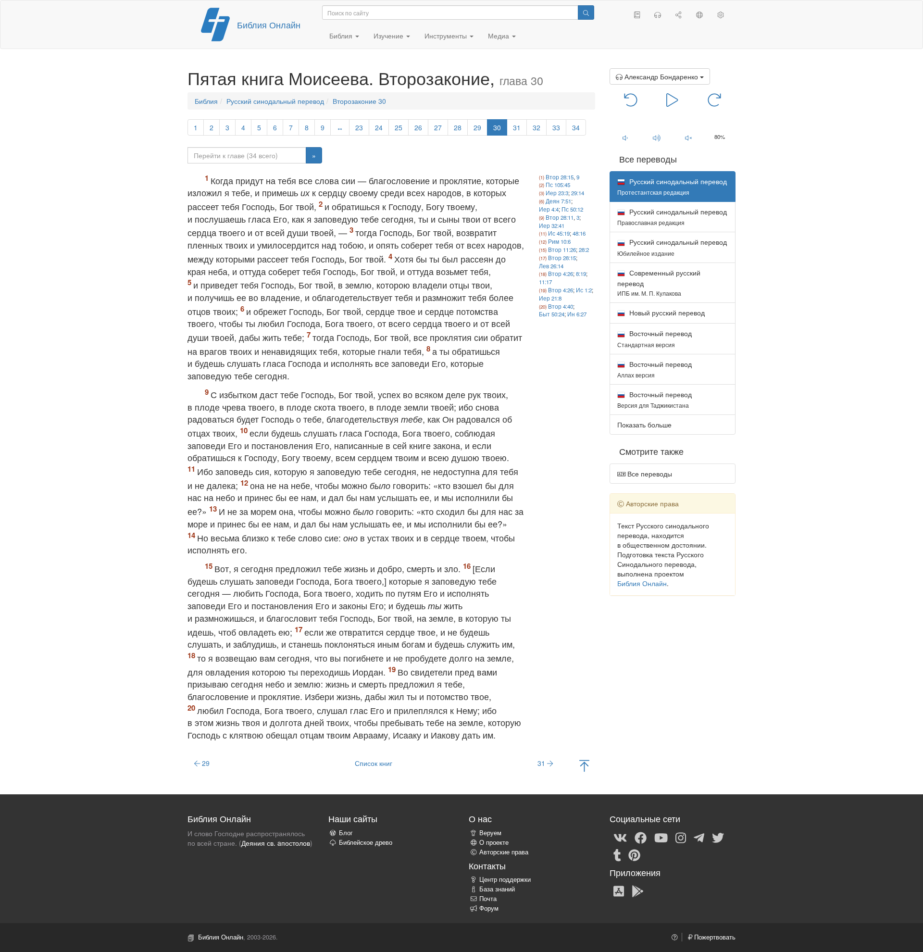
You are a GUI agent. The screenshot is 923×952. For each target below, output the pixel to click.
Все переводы (648, 473)
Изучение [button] (389, 35)
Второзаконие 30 (359, 101)
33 (556, 127)
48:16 (579, 233)
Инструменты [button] (446, 35)
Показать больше (644, 424)
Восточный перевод (654, 338)
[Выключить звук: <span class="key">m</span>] (688, 137)
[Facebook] (641, 837)
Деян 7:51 (558, 201)
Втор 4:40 (560, 306)
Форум (489, 908)
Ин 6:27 (576, 314)
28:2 (584, 249)
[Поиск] (586, 12)
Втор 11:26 (562, 249)
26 (418, 127)
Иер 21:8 (550, 298)
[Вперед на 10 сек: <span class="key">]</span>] (714, 99)
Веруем (490, 832)
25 (398, 127)
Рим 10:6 (559, 241)
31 (517, 127)
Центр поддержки (505, 879)
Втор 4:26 (560, 273)
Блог (346, 832)
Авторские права (503, 852)
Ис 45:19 (559, 233)
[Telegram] (699, 837)
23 (359, 127)
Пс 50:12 (572, 209)
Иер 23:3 (557, 193)
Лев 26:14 (551, 266)
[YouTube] (661, 837)
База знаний (497, 889)
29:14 (577, 193)
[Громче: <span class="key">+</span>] (657, 137)
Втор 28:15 (560, 177)
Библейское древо (365, 842)
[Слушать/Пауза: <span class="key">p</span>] (672, 99)
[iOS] (618, 890)
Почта (488, 898)
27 (438, 127)
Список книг (373, 763)
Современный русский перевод (658, 282)
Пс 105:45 (558, 184)
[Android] (638, 890)
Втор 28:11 (560, 217)
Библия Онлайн (268, 24)
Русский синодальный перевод (275, 101)
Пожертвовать (714, 937)
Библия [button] (341, 35)
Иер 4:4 (549, 209)
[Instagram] (680, 837)
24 (379, 127)
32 (536, 127)
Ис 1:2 (584, 290)
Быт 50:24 (551, 314)
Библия (206, 101)
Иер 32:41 (551, 225)
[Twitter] (718, 837)
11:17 (545, 282)
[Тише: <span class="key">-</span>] (625, 137)
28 (458, 127)
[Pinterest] (634, 854)
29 (477, 127)
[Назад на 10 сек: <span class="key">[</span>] (631, 99)
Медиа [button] (499, 35)
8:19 (581, 273)
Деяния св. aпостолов (275, 843)
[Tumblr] (617, 854)
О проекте (494, 842)
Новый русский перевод (666, 312)
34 (576, 127)
